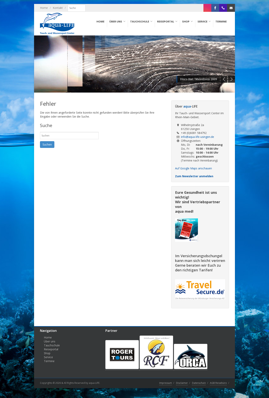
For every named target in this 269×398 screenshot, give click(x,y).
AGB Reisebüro (218, 383)
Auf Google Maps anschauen (193, 168)
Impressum (165, 383)
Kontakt (58, 8)
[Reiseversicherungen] (200, 298)
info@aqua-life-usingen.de (197, 137)
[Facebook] (215, 8)
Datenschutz (199, 383)
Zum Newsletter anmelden (194, 176)
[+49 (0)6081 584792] (223, 8)
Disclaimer (182, 383)
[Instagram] (207, 8)
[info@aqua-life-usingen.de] (231, 8)
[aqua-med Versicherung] (186, 240)
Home (44, 8)
